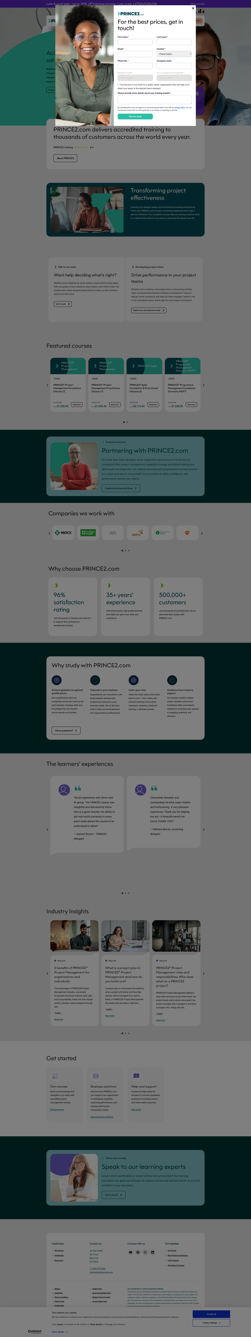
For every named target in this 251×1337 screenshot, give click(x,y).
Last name (162, 37)
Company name (164, 61)
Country (160, 49)
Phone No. (122, 61)
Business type (124, 73)
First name (123, 37)
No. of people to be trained (169, 73)
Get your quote (135, 116)
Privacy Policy (180, 108)
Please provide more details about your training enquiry (144, 93)
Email (120, 49)
